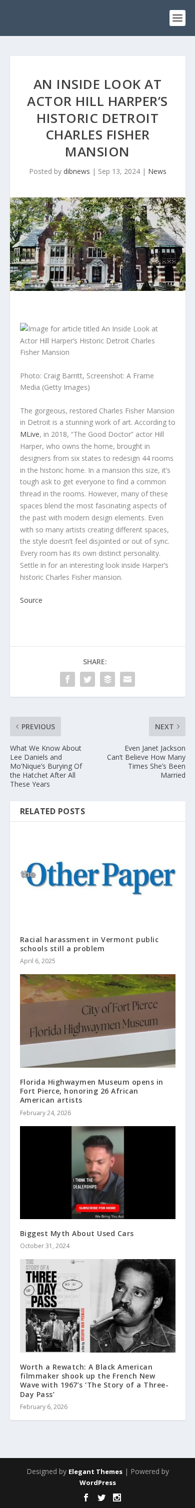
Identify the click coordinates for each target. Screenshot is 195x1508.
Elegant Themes (95, 1471)
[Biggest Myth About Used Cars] (98, 1173)
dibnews (77, 171)
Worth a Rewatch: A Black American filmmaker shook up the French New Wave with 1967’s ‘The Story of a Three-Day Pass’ (94, 1380)
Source (31, 600)
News (157, 171)
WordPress (98, 1482)
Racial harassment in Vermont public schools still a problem (89, 944)
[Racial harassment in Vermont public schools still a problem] (98, 878)
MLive (30, 434)
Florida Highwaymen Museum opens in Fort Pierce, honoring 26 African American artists (92, 1091)
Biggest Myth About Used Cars (77, 1233)
